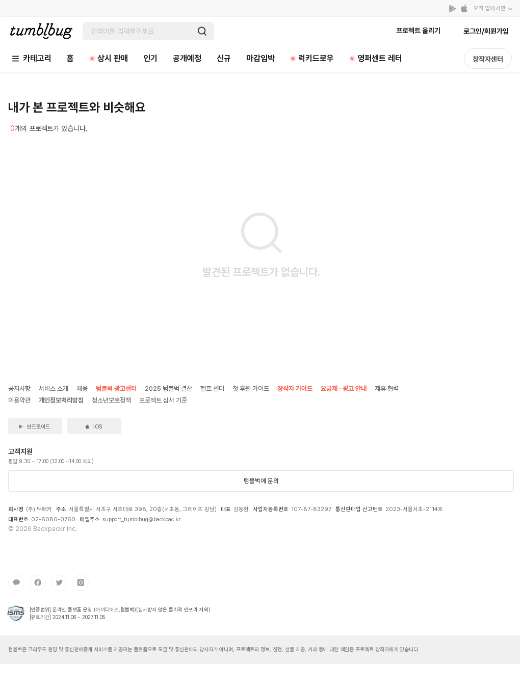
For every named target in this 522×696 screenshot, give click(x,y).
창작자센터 (488, 59)
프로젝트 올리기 (418, 30)
